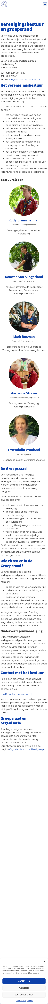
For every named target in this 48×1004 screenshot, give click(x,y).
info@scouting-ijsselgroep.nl (24, 79)
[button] (44, 961)
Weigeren (24, 988)
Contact (30, 1001)
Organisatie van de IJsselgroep (26, 749)
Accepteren (24, 981)
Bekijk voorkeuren (24, 994)
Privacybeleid (21, 1001)
